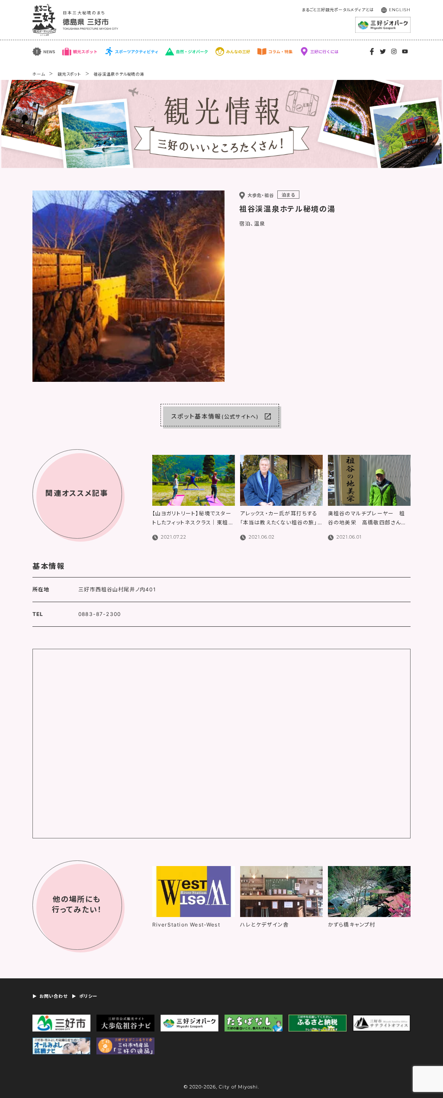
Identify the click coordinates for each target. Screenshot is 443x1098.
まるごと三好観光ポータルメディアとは (338, 9)
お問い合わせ (53, 996)
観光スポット (69, 74)
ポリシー (88, 996)
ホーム (38, 74)
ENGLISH (400, 9)
